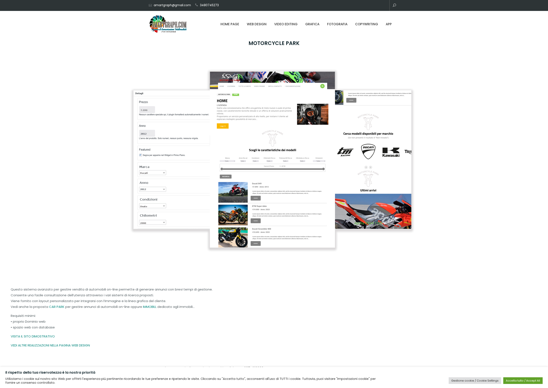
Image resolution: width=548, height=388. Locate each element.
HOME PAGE (229, 24)
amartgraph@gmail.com (172, 5)
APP (389, 24)
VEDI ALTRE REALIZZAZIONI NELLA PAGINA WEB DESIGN (50, 345)
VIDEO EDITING (286, 24)
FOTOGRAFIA (337, 24)
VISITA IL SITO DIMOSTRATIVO (33, 336)
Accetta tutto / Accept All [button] (523, 381)
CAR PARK (56, 306)
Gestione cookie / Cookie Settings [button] (475, 381)
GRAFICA (312, 24)
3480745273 (209, 5)
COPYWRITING (366, 24)
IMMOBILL (149, 306)
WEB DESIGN (257, 24)
